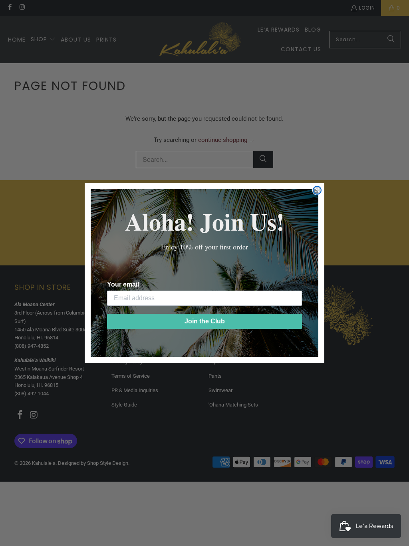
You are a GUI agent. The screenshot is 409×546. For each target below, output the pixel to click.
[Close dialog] (317, 190)
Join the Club (205, 321)
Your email (123, 284)
